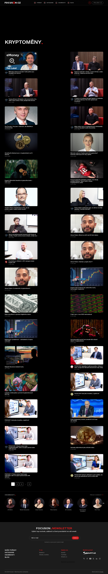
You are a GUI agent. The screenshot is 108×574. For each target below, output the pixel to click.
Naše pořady (10, 550)
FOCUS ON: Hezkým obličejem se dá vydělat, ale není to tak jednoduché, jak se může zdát (88, 475)
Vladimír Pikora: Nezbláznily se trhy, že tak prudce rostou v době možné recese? (17, 208)
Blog (72, 2)
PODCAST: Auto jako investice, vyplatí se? (17, 420)
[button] (103, 503)
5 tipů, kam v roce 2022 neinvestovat (81, 314)
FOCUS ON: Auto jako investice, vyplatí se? (86, 393)
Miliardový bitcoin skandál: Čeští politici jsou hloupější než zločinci (21, 72)
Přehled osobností (96, 494)
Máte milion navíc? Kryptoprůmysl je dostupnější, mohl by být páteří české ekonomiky (88, 127)
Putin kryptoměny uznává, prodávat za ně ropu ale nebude (84, 420)
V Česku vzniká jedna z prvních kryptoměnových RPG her (19, 393)
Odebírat (75, 538)
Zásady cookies (44, 554)
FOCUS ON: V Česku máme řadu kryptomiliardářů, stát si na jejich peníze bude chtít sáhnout (22, 447)
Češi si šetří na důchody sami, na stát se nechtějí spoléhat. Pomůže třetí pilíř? (88, 208)
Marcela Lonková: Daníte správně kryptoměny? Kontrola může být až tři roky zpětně (84, 153)
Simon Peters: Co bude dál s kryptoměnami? (17, 288)
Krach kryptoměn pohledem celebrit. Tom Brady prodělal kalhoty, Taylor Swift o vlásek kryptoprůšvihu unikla (84, 181)
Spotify (63, 552)
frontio (101, 571)
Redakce (41, 552)
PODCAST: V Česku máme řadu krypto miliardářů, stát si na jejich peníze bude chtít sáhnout (17, 475)
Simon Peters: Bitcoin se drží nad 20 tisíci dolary (84, 235)
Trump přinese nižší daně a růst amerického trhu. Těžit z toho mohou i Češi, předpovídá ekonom (23, 99)
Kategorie (50, 2)
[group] (24, 504)
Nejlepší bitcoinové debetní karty (14, 367)
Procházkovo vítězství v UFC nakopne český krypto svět (21, 261)
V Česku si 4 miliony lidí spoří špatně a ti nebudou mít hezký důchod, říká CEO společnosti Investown (88, 100)
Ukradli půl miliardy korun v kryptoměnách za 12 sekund (18, 153)
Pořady (39, 2)
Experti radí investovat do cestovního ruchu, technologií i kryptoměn (83, 288)
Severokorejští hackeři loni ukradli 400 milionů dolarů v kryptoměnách (84, 340)
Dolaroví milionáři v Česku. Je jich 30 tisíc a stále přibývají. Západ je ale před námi (88, 72)
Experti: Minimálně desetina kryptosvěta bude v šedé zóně (18, 181)
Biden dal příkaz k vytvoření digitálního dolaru (18, 314)
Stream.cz (64, 557)
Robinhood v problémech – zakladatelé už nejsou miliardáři (19, 340)
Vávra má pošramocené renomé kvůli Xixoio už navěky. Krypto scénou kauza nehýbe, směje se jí (23, 235)
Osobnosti (62, 2)
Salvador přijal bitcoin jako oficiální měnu (82, 447)
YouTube (63, 554)
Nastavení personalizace (68, 562)
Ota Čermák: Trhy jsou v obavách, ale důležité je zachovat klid (19, 127)
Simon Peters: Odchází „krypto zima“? (82, 261)
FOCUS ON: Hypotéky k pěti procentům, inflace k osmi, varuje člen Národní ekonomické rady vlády (88, 366)
